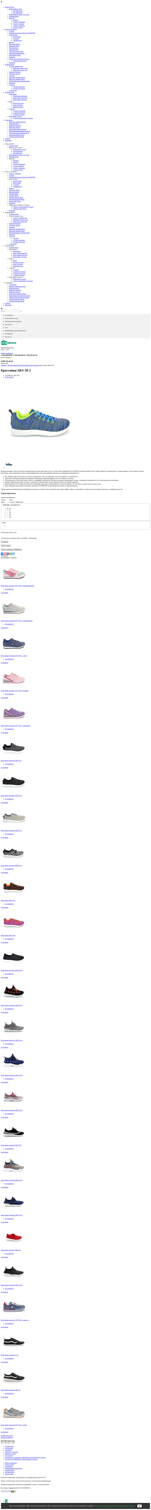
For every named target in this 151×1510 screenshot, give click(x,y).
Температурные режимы (13, 321)
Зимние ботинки (15, 72)
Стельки (16, 38)
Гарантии (8, 1450)
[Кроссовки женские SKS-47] (14, 1388)
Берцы (11, 42)
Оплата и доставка (11, 1452)
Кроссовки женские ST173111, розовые (14, 691)
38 (10, 513)
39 (10, 515)
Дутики (11, 85)
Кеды (11, 101)
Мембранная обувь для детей (19, 14)
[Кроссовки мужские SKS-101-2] (14, 1073)
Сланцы (12, 109)
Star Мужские (18, 11)
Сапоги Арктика (19, 26)
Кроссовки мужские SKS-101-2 (12, 1075)
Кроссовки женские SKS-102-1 (12, 1110)
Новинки (8, 140)
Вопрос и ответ (10, 1454)
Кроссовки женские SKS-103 (11, 1145)
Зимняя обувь (13, 16)
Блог (6, 327)
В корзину (5, 542)
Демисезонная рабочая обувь (19, 133)
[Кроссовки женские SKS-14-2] (14, 794)
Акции (7, 138)
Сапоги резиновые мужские (23, 118)
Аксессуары (13, 35)
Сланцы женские (19, 113)
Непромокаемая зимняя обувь (19, 81)
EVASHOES (9, 377)
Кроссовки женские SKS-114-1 (11, 1285)
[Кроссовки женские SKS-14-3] (14, 829)
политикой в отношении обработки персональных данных (113, 1506)
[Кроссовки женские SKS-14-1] (14, 759)
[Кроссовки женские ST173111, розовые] (14, 689)
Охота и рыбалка (11, 29)
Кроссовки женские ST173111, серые (14, 1425)
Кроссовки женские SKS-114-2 (11, 1180)
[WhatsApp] (10, 554)
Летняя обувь (13, 48)
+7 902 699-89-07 (7, 355)
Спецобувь (9, 120)
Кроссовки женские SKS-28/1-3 (12, 970)
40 (10, 517)
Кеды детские (18, 105)
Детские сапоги (14, 74)
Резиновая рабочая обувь (17, 129)
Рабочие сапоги (14, 127)
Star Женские (17, 13)
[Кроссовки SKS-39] (9, 468)
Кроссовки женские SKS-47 (10, 1390)
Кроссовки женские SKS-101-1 (12, 1005)
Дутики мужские (19, 88)
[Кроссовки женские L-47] (14, 1353)
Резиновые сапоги (15, 116)
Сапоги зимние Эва (16, 66)
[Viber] (8, 554)
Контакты (8, 337)
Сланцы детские (19, 114)
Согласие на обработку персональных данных (21, 1459)
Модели (12, 18)
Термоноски (17, 40)
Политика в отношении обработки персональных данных (25, 1457)
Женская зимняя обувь (17, 79)
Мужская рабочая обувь (17, 122)
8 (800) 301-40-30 (7, 361)
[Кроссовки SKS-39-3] (14, 933)
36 (10, 509)
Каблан (15, 20)
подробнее (4, 593)
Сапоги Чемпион (19, 22)
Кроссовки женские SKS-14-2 (11, 795)
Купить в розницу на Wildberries (11, 549)
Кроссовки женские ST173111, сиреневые (15, 726)
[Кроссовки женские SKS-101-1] (14, 1003)
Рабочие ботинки (15, 126)
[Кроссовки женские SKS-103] (14, 1143)
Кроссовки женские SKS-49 (10, 1250)
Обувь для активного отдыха (19, 59)
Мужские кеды (18, 103)
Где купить (8, 324)
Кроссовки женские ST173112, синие (14, 656)
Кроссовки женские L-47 (9, 1355)
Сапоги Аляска (18, 24)
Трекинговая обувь (19, 61)
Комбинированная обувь (13, 1468)
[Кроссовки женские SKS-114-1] (14, 1283)
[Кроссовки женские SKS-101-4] (14, 1038)
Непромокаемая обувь (16, 53)
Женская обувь (14, 46)
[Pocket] (5, 554)
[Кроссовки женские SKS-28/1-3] (14, 968)
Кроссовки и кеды (15, 9)
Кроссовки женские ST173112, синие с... (15, 1320)
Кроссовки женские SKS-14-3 (11, 830)
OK (140, 1506)
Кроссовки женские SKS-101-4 (12, 1040)
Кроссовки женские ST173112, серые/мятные (17, 621)
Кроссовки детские (20, 100)
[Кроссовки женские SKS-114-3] (14, 1213)
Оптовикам (8, 334)
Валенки (12, 83)
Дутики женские (19, 87)
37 (10, 511)
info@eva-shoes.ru (7, 353)
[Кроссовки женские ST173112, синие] (14, 654)
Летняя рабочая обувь (16, 137)
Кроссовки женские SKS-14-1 (11, 760)
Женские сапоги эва (20, 70)
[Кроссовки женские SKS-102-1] (14, 1108)
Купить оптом (6, 545)
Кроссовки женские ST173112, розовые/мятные (17, 586)
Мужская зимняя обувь (17, 77)
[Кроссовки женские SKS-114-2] (14, 1178)
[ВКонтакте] (2, 554)
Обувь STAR (9, 7)
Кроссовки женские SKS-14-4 (11, 865)
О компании (9, 315)
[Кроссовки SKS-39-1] (14, 899)
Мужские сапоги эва (20, 68)
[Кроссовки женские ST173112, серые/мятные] (14, 619)
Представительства (11, 318)
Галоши (11, 76)
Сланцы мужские (19, 111)
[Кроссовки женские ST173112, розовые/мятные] (14, 584)
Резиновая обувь (15, 55)
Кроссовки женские (20, 96)
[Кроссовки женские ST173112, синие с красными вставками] (14, 1318)
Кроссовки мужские (20, 98)
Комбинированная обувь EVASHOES (22, 33)
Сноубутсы (13, 90)
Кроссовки (13, 94)
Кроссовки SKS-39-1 (8, 900)
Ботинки (12, 57)
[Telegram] (13, 554)
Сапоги (11, 31)
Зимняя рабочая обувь (16, 135)
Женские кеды (18, 107)
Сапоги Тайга (18, 27)
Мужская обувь (14, 44)
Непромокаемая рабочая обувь (19, 131)
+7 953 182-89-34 (19, 355)
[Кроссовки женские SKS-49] (14, 1248)
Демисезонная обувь (16, 51)
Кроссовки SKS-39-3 (8, 935)
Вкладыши (17, 37)
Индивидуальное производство (15, 331)
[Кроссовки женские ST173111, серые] (14, 1423)
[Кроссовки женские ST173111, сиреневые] (14, 724)
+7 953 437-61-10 (31, 355)
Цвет (4, 522)
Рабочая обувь (14, 124)
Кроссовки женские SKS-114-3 (11, 1215)
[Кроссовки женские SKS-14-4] (14, 864)
